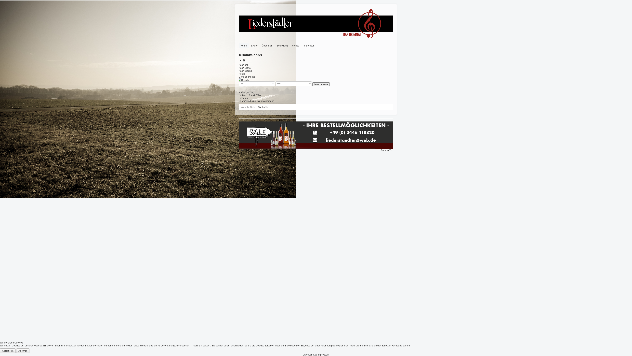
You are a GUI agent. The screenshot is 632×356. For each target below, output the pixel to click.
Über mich (267, 45)
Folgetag (243, 98)
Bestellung (282, 45)
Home (244, 45)
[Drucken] (244, 60)
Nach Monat (245, 67)
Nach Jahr (244, 64)
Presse (295, 45)
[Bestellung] (316, 134)
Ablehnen (22, 350)
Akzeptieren (7, 350)
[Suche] (244, 79)
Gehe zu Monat (247, 76)
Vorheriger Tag (246, 92)
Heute (242, 73)
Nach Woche (245, 70)
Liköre (254, 45)
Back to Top (387, 150)
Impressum (309, 45)
